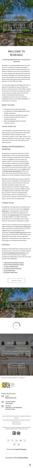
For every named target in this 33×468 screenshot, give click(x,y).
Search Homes (16, 280)
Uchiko (11, 159)
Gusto (27, 163)
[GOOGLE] (14, 444)
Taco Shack (7, 165)
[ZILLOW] (18, 444)
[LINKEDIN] (16, 440)
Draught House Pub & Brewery (12, 171)
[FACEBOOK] (8, 440)
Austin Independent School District (14, 252)
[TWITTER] (24, 440)
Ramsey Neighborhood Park (18, 232)
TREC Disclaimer (16, 423)
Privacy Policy (23, 457)
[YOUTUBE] (20, 440)
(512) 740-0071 (9, 403)
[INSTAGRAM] (12, 440)
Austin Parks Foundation (23, 226)
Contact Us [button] (16, 365)
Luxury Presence (20, 449)
